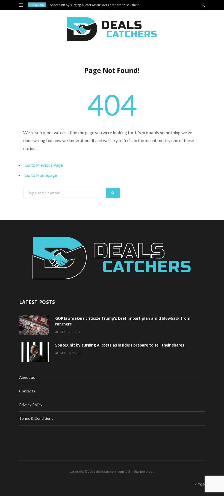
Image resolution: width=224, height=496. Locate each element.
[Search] (203, 4)
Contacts (27, 391)
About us (27, 377)
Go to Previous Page (44, 165)
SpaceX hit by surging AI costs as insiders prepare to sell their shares (97, 5)
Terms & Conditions (36, 418)
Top (201, 484)
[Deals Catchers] (112, 29)
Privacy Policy (30, 404)
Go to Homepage (41, 175)
